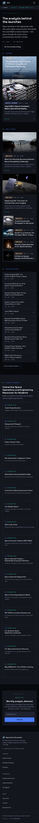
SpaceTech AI (6, 807)
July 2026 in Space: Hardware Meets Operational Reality (17, 107)
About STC (5, 798)
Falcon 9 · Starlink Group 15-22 (22, 7)
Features (5, 767)
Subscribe (20, 719)
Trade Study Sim (7, 783)
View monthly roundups (11, 366)
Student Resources (8, 778)
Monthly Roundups (8, 763)
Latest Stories (6, 758)
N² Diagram (5, 787)
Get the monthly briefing (12, 47)
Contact (4, 803)
